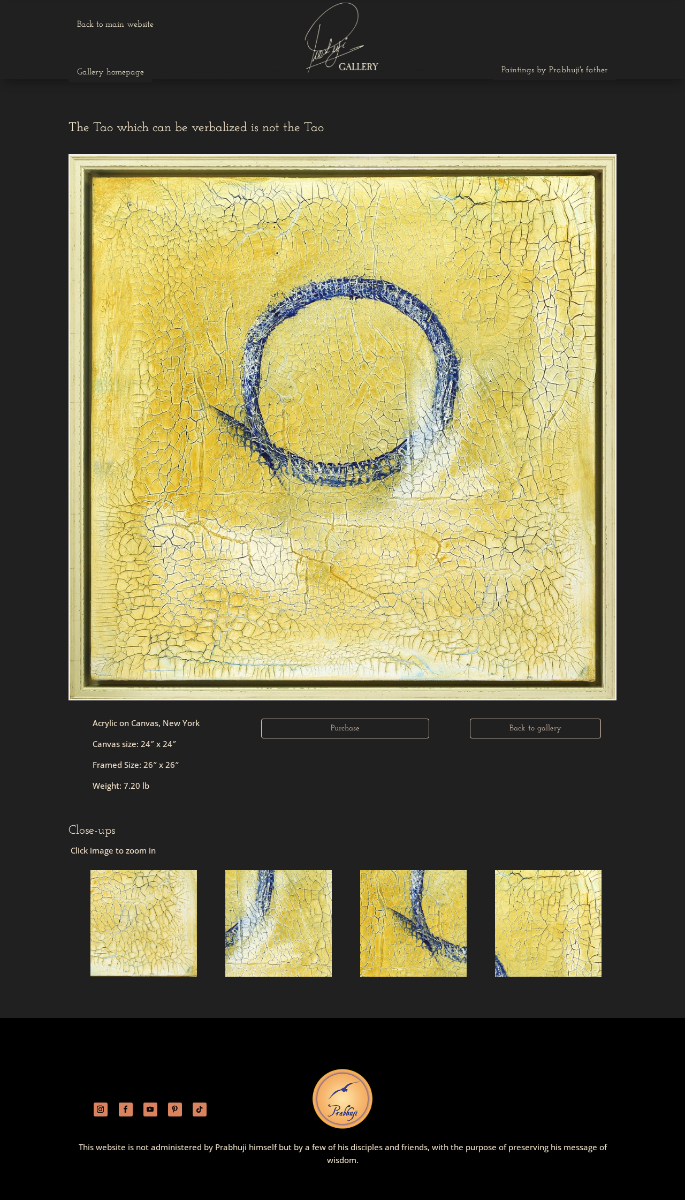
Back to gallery (535, 728)
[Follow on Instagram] (101, 1109)
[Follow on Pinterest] (175, 1109)
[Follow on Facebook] (126, 1109)
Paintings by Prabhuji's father (554, 70)
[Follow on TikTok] (200, 1109)
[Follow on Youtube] (150, 1109)
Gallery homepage (110, 72)
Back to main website (115, 24)
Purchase (345, 728)
